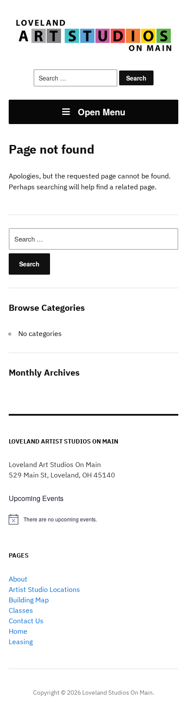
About (18, 579)
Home (18, 631)
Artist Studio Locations (44, 589)
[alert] (93, 519)
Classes (21, 610)
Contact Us (26, 620)
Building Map (29, 599)
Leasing (21, 641)
